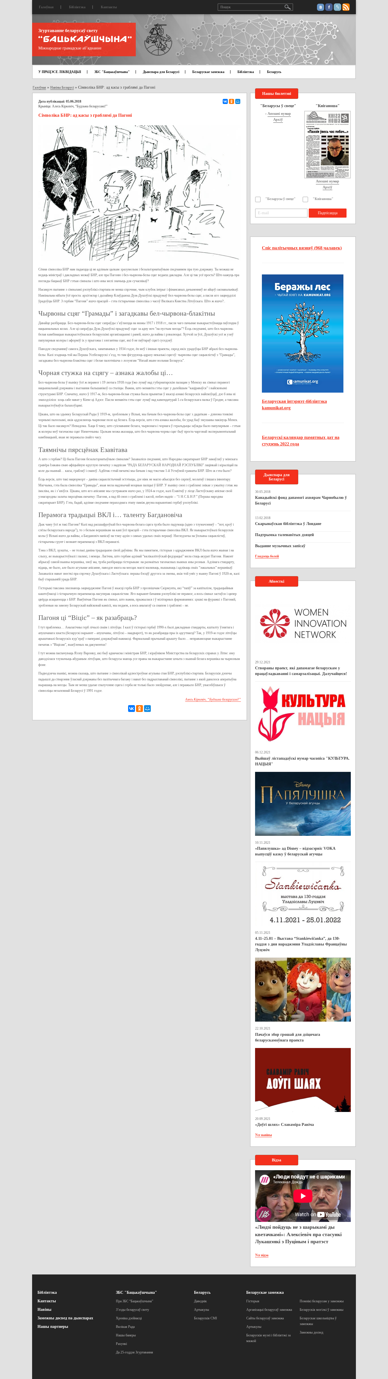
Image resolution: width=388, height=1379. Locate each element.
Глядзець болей (267, 556)
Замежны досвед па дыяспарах (65, 1318)
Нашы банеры (126, 1335)
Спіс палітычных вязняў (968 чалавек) (302, 247)
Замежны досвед (311, 1332)
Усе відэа (261, 1255)
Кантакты (109, 7)
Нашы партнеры (52, 1326)
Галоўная (46, 7)
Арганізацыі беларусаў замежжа (269, 1310)
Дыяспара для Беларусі (161, 72)
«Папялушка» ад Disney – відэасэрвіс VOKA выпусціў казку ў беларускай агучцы (295, 851)
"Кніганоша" (323, 199)
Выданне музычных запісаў (280, 546)
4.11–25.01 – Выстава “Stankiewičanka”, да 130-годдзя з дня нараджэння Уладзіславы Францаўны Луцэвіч (301, 944)
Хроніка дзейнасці (129, 1318)
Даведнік (200, 1301)
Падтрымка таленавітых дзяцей (284, 535)
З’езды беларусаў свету (132, 1310)
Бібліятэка (77, 7)
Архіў (278, 119)
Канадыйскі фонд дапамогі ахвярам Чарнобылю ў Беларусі (301, 500)
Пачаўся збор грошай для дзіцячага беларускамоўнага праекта (287, 1037)
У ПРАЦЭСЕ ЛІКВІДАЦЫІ (59, 72)
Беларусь (274, 72)
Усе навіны (263, 1135)
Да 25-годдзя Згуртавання (134, 1352)
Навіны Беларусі (62, 87)
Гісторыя (252, 1301)
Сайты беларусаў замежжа (265, 1318)
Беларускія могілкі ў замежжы (321, 1310)
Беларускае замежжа (208, 72)
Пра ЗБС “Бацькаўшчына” (134, 1301)
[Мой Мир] (237, 101)
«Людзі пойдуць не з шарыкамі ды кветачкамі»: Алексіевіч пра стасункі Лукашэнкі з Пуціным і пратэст (298, 1234)
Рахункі (121, 1344)
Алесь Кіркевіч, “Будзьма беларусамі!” (79, 106)
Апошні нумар (279, 113)
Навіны (44, 1309)
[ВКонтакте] (225, 101)
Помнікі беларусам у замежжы (322, 1301)
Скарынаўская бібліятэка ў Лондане (288, 524)
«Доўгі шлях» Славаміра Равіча (284, 1124)
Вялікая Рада (125, 1327)
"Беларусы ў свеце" (280, 199)
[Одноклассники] (231, 101)
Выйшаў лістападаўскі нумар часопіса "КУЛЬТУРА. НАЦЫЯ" (302, 761)
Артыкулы (201, 1310)
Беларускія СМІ (205, 1318)
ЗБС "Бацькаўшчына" (112, 72)
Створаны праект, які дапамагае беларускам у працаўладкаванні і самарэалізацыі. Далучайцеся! (301, 671)
